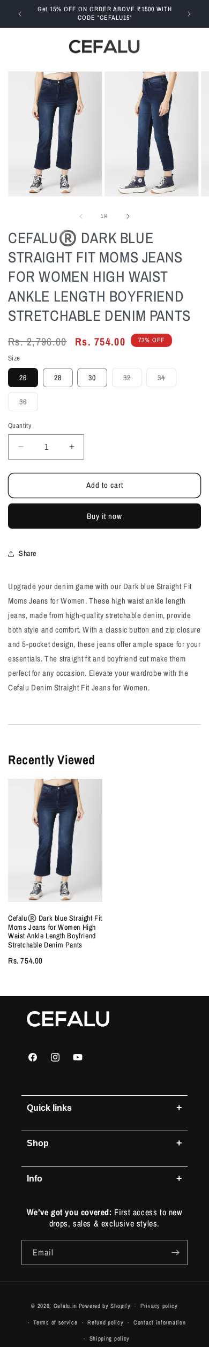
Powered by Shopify (105, 1306)
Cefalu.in (65, 1306)
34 (167, 379)
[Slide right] (128, 216)
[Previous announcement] (20, 14)
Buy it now (104, 516)
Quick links (104, 1107)
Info (104, 1178)
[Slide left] (81, 216)
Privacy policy (159, 1306)
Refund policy (105, 1322)
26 (23, 377)
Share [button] (27, 553)
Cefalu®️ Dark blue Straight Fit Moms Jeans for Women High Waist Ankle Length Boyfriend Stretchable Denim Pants (55, 931)
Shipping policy (109, 1338)
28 (58, 377)
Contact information (159, 1322)
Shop (104, 1143)
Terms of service (55, 1322)
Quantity (19, 425)
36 (28, 403)
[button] (16, 46)
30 (92, 377)
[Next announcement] (189, 14)
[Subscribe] (175, 1252)
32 (132, 379)
